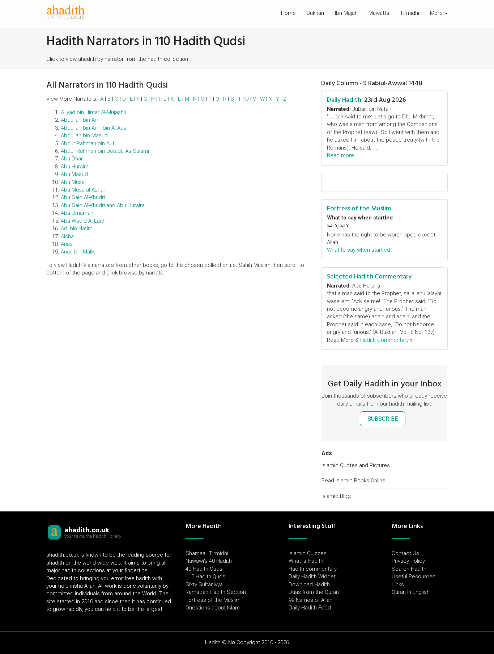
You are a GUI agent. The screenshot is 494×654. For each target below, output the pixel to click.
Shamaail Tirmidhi (207, 553)
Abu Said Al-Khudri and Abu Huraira (103, 205)
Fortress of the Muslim (359, 208)
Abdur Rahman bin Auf (87, 143)
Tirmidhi (409, 13)
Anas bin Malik (78, 251)
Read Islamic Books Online (353, 480)
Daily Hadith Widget (312, 576)
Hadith (213, 642)
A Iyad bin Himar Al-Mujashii (93, 112)
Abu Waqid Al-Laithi (84, 221)
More (437, 13)
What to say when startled (358, 250)
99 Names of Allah (310, 600)
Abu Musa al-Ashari (83, 189)
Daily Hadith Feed (310, 607)
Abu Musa (73, 182)
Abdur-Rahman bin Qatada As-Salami (105, 151)
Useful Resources (413, 576)
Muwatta (379, 13)
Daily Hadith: (345, 100)
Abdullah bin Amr (81, 120)
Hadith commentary (313, 569)
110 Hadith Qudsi (206, 576)
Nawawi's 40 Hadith (209, 561)
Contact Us (405, 553)
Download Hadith (309, 584)
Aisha (67, 236)
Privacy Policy (408, 561)
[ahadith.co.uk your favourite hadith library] (54, 532)
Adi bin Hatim (77, 228)
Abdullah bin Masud (84, 135)
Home (288, 13)
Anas (67, 244)
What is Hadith (306, 561)
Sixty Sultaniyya (204, 584)
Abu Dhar (72, 158)
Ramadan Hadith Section (216, 592)
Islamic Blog (336, 496)
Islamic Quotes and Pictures (355, 465)
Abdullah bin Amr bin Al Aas (93, 128)
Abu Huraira (75, 166)
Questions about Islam (213, 607)
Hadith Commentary (384, 340)
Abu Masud (74, 174)
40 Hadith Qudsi (204, 569)
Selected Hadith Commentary (369, 276)
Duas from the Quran (314, 592)
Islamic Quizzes (308, 553)
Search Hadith (409, 569)
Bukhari (315, 13)
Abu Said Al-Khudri (83, 197)
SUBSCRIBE (382, 418)
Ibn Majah (346, 13)
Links (398, 584)
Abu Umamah (77, 213)
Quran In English (411, 592)
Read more (340, 155)
